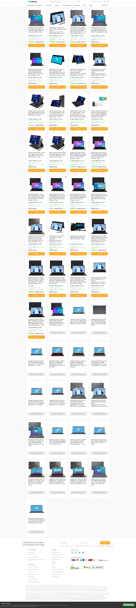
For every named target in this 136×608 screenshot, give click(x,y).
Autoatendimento (56, 552)
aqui (28, 606)
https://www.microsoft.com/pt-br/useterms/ (69, 592)
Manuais (54, 567)
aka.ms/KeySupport (34, 590)
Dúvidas (54, 562)
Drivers (53, 564)
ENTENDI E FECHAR (128, 604)
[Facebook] (72, 552)
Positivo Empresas (33, 569)
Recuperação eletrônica (58, 569)
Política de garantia (33, 557)
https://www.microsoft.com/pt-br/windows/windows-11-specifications (83, 598)
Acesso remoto (56, 559)
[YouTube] (83, 552)
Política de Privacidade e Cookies (105, 546)
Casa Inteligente (66, 5)
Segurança (77, 5)
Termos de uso (32, 554)
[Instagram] (76, 552)
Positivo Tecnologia (33, 567)
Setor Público (31, 572)
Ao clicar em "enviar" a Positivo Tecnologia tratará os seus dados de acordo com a (86, 546)
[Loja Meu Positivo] (32, 2)
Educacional (31, 574)
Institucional (31, 552)
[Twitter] (79, 552)
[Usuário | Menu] (104, 1)
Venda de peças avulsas (58, 571)
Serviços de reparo (56, 574)
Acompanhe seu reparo (58, 554)
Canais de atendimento (58, 557)
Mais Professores (32, 579)
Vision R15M (48, 5)
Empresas (99, 1)
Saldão (90, 5)
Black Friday (31, 576)
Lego (84, 5)
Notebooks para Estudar (34, 581)
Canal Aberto (55, 576)
